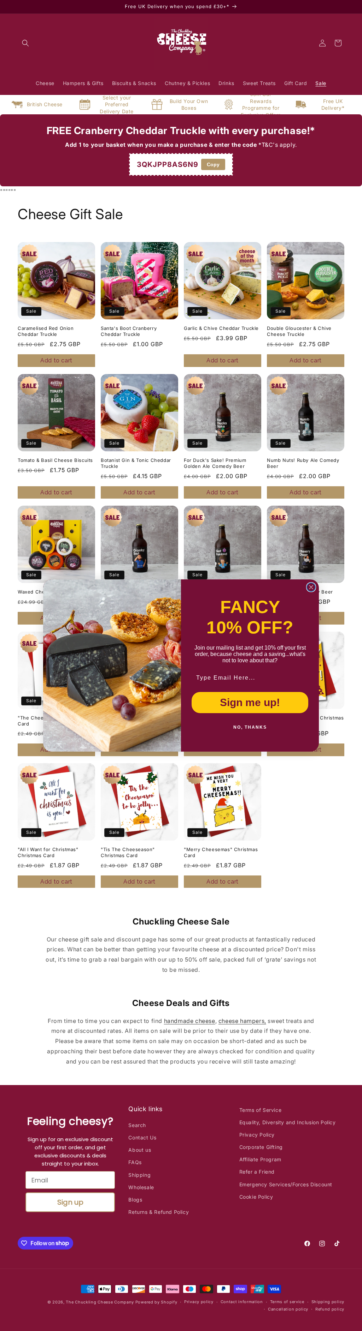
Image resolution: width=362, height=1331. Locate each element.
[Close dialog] (311, 587)
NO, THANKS (250, 727)
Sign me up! (250, 702)
